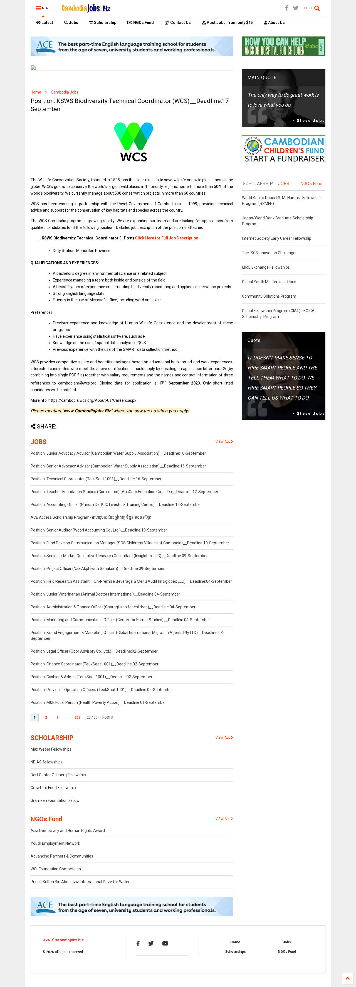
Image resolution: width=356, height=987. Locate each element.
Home (36, 92)
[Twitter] (295, 8)
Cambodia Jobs (64, 92)
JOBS (38, 442)
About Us (276, 22)
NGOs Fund (143, 22)
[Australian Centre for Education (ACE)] (132, 55)
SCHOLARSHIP (52, 738)
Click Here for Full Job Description (166, 238)
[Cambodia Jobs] (86, 10)
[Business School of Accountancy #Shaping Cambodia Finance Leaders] (132, 69)
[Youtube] (165, 943)
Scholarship (104, 22)
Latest (47, 22)
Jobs (73, 22)
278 (77, 717)
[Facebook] (287, 8)
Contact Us (180, 22)
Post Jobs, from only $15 (229, 22)
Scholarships (235, 952)
